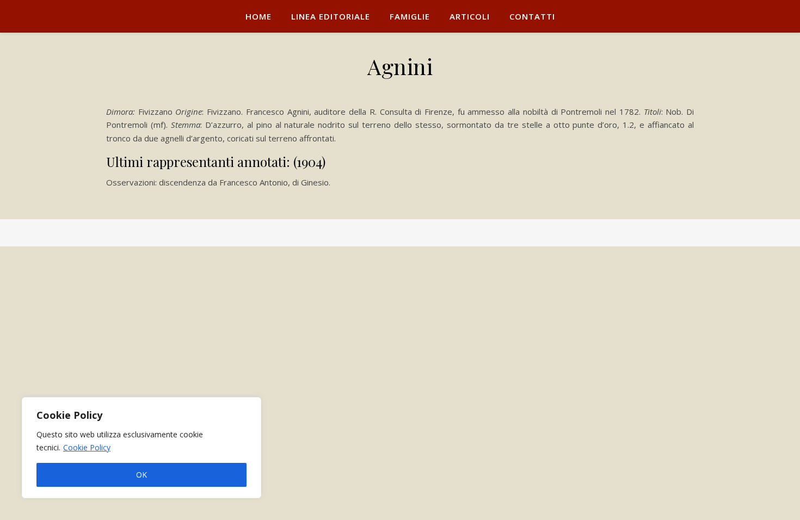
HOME (258, 16)
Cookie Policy (86, 447)
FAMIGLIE (410, 16)
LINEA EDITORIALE (330, 16)
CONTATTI (532, 16)
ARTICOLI (470, 16)
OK (141, 474)
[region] (141, 447)
